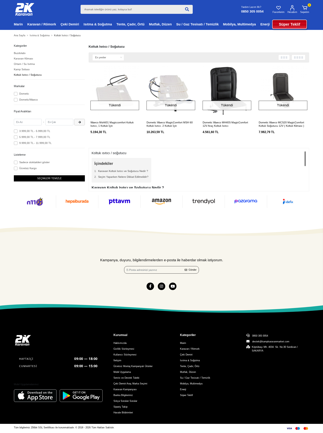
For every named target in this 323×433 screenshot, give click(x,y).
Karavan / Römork (190, 348)
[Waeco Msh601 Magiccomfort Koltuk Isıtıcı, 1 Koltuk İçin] (114, 90)
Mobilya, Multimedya (191, 383)
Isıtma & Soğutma (190, 360)
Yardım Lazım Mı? (251, 7)
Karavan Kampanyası (125, 389)
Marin (183, 343)
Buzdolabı (20, 53)
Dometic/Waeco (28, 99)
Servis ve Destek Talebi (126, 377)
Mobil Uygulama (122, 372)
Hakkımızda (120, 343)
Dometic (24, 93)
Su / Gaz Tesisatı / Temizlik (195, 377)
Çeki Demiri (186, 354)
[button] (304, 9)
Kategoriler (188, 335)
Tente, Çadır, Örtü (189, 366)
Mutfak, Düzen (188, 372)
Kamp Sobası (22, 69)
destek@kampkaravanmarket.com (270, 341)
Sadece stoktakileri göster (34, 162)
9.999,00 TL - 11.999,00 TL (35, 142)
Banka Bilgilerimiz (123, 395)
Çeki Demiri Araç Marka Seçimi (130, 383)
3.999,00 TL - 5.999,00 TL (34, 131)
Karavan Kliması (23, 58)
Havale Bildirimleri (123, 412)
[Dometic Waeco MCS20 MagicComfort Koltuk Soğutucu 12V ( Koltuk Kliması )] (283, 90)
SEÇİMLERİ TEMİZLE (49, 178)
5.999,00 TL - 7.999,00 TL (34, 136)
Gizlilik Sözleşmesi (123, 348)
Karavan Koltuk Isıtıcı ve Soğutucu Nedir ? (123, 170)
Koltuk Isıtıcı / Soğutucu (28, 74)
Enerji (183, 389)
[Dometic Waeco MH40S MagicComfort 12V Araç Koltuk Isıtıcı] (227, 90)
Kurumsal (120, 335)
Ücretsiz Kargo (28, 168)
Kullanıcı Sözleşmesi (124, 354)
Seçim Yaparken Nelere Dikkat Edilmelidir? (123, 176)
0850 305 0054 (259, 335)
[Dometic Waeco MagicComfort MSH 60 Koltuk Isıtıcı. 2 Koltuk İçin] (171, 90)
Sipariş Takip (120, 406)
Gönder (192, 269)
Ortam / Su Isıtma (24, 63)
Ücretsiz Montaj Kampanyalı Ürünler (133, 366)
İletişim (117, 360)
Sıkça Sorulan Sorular (125, 401)
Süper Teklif (186, 395)
